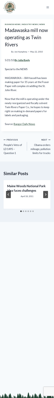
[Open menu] (47, 7)
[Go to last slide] (8, 194)
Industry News (30, 24)
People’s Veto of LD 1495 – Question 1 (13, 147)
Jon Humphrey (20, 52)
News (42, 24)
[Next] (45, 194)
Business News (12, 24)
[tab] (21, 211)
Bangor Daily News (24, 124)
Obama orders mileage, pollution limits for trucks (40, 147)
